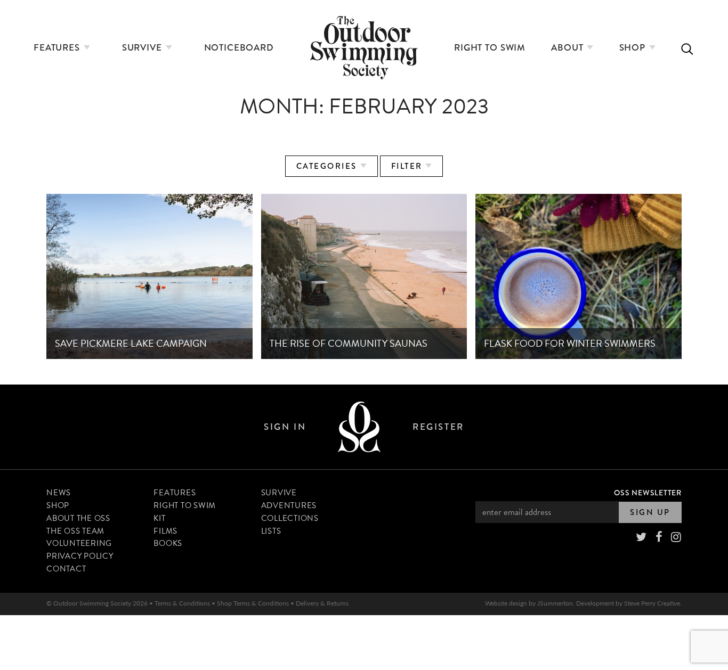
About (568, 47)
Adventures (289, 505)
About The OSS (78, 518)
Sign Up (650, 512)
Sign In (285, 427)
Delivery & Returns (322, 603)
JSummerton (555, 603)
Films (165, 531)
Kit (159, 518)
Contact (66, 569)
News (58, 493)
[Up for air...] (359, 427)
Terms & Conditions (182, 603)
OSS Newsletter (648, 492)
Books (167, 543)
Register (438, 427)
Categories (328, 166)
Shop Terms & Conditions (253, 603)
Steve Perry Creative (652, 603)
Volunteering (79, 543)
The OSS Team (75, 531)
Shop (633, 47)
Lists (271, 531)
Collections (290, 518)
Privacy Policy (80, 556)
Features (58, 47)
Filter (408, 166)
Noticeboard (239, 47)
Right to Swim (489, 47)
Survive (143, 47)
